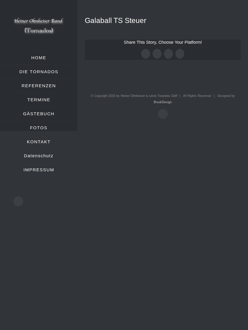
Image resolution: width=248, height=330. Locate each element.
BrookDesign (163, 102)
